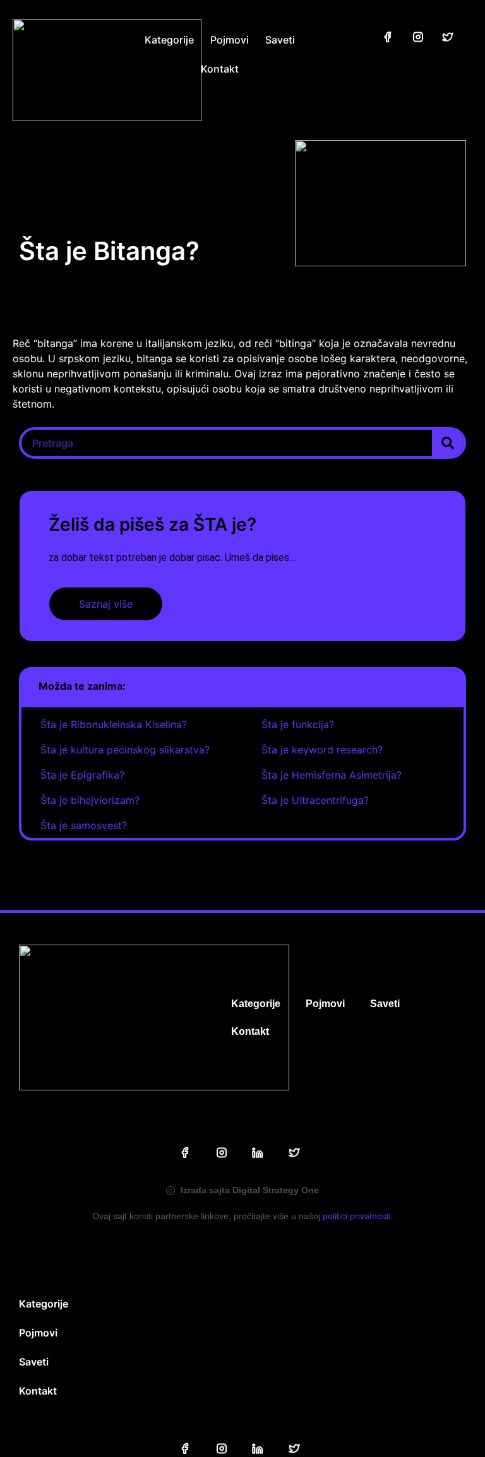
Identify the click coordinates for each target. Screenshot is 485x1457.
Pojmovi (229, 39)
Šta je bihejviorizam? (90, 800)
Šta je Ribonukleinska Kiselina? (113, 724)
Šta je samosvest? (83, 825)
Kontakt (220, 68)
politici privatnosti (357, 1216)
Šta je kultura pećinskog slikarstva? (125, 749)
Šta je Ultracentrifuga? (315, 800)
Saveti (280, 39)
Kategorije (169, 39)
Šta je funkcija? (297, 724)
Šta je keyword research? (322, 749)
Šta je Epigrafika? (82, 775)
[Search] (448, 443)
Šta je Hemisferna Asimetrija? (331, 775)
